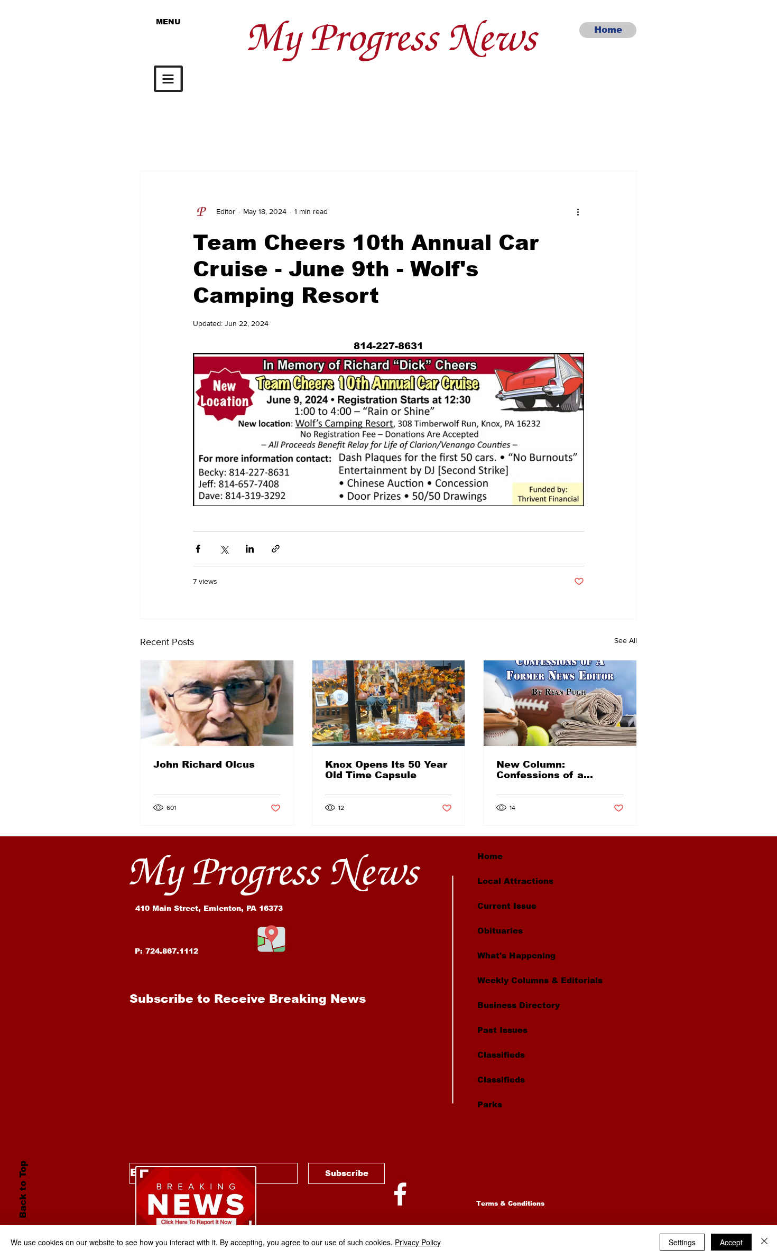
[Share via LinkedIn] (250, 549)
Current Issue (506, 905)
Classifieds (501, 1054)
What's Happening (516, 955)
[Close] (764, 1242)
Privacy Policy (418, 1242)
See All (625, 640)
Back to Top (22, 1189)
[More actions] (577, 211)
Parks (489, 1104)
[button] (168, 79)
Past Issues (502, 1029)
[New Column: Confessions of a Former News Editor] (560, 703)
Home (490, 856)
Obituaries (500, 930)
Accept (731, 1242)
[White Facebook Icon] (400, 1194)
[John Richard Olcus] (217, 703)
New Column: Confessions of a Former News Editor (548, 769)
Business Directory (518, 1005)
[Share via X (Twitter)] (224, 549)
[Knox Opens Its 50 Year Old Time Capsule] (388, 703)
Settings (682, 1242)
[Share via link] (276, 549)
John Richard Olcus (204, 764)
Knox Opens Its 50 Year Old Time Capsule (386, 769)
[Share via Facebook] (198, 549)
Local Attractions (515, 880)
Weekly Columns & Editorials (540, 980)
